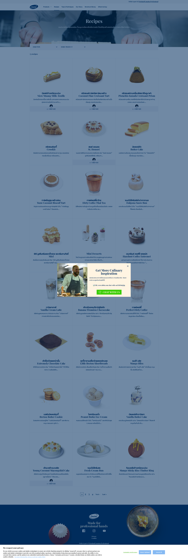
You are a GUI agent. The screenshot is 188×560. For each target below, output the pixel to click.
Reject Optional (145, 552)
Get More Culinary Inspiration (109, 272)
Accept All (159, 552)
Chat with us (111, 292)
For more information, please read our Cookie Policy (30, 557)
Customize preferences (130, 552)
